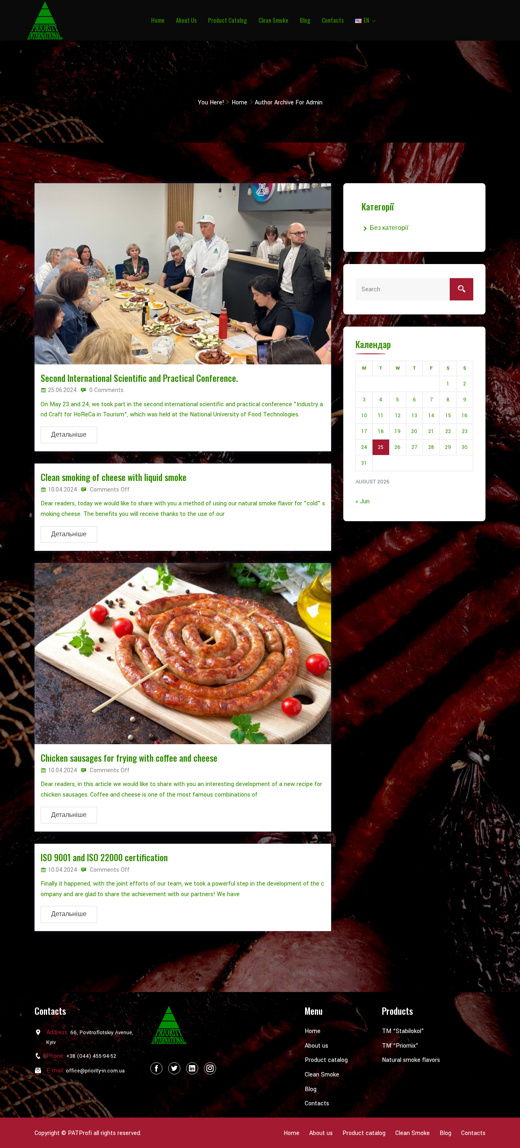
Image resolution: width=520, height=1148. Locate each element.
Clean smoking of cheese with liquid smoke (113, 476)
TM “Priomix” (400, 1046)
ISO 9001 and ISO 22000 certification (104, 857)
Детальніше (69, 435)
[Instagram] (210, 1068)
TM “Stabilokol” (403, 1031)
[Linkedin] (192, 1068)
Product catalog (227, 19)
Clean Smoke (273, 19)
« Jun (362, 501)
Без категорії (389, 228)
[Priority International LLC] (80, 20)
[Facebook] (156, 1068)
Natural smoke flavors (411, 1060)
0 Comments (106, 390)
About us (186, 19)
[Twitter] (174, 1068)
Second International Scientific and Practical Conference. (139, 377)
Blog (305, 19)
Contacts (333, 19)
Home (158, 19)
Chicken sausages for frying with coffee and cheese (129, 757)
